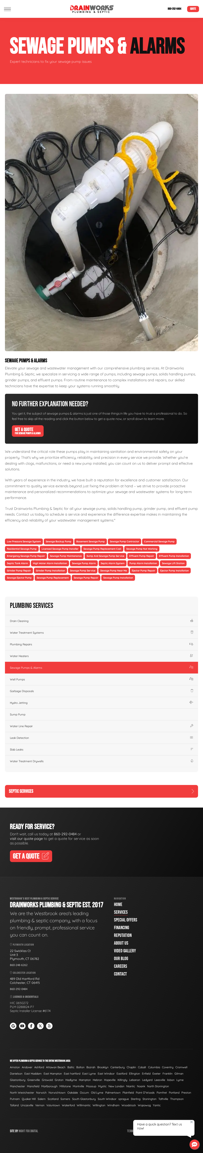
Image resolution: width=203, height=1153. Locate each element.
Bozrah (90, 1067)
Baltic (70, 1067)
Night (22, 1131)
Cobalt (142, 1067)
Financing (121, 928)
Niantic (130, 1086)
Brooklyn (102, 1067)
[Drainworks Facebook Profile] (31, 1026)
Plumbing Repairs (21, 644)
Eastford (122, 1073)
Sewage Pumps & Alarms (26, 667)
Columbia (154, 1067)
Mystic (102, 1086)
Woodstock (129, 1105)
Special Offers (125, 920)
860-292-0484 (174, 9)
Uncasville (27, 1105)
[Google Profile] (13, 1026)
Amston (15, 1067)
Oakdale (72, 1092)
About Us (121, 943)
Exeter (156, 1073)
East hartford (72, 1073)
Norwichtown (57, 1092)
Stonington (149, 1099)
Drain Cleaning (19, 621)
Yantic (157, 1105)
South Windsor (107, 1099)
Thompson (177, 1099)
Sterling (136, 1099)
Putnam (15, 1099)
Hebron (97, 1080)
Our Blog (121, 958)
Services (121, 912)
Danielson (16, 1073)
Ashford (39, 1067)
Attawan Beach (55, 1067)
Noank (141, 1086)
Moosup (91, 1086)
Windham (113, 1105)
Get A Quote (28, 431)
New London (116, 1086)
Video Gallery (125, 951)
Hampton (85, 1080)
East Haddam (33, 1073)
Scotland (53, 1099)
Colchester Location (24, 973)
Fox (28, 1131)
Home (118, 904)
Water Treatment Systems (27, 632)
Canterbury (117, 1067)
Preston (186, 1092)
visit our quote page (26, 838)
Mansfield (33, 1086)
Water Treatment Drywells (27, 761)
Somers (65, 1099)
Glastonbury (17, 1080)
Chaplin (131, 1067)
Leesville (159, 1080)
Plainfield (128, 1092)
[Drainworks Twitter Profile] (40, 1026)
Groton (59, 1080)
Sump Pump (17, 714)
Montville (78, 1086)
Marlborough (49, 1086)
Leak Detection (19, 738)
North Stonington (158, 1086)
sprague (123, 1099)
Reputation (123, 935)
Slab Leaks (16, 749)
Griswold (47, 1080)
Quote (193, 9)
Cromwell (181, 1067)
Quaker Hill (29, 1099)
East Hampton (53, 1073)
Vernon (39, 1105)
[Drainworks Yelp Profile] (49, 1026)
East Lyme (89, 1073)
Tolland (14, 1105)
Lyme (180, 1080)
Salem (42, 1099)
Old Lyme (97, 1092)
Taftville (163, 1099)
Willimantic (84, 1105)
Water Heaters (19, 656)
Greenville (33, 1080)
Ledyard (147, 1080)
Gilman (178, 1073)
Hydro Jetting (19, 703)
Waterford (68, 1105)
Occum (84, 1092)
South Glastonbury (84, 1099)
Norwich (41, 1092)
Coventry (167, 1067)
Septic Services (21, 791)
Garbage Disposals (22, 691)
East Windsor (106, 1073)
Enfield (146, 1073)
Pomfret (162, 1092)
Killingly (122, 1080)
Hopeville (110, 1080)
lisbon (170, 1080)
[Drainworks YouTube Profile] (22, 1026)
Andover (27, 1067)
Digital (34, 1131)
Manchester (17, 1086)
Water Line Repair (21, 726)
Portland (174, 1092)
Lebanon (134, 1080)
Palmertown (113, 1092)
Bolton (80, 1067)
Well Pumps (17, 679)
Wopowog (144, 1105)
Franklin (167, 1073)
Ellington (134, 1073)
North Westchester (22, 1092)
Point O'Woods (145, 1092)
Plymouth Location (23, 944)
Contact (120, 974)
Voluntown (53, 1105)
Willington (99, 1105)
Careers (120, 966)
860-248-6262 (19, 965)
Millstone (65, 1086)
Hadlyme (71, 1080)
